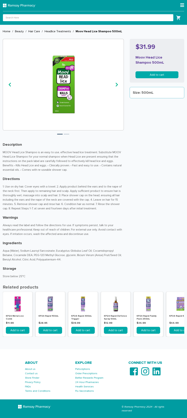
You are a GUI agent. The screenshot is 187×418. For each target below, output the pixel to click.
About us (30, 369)
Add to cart (157, 75)
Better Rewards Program (89, 377)
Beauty (19, 31)
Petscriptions (82, 369)
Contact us (31, 373)
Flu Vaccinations (84, 390)
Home (6, 31)
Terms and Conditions (37, 390)
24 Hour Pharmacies (87, 382)
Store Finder (32, 377)
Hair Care (34, 31)
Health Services (84, 386)
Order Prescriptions (86, 373)
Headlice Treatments (58, 31)
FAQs (28, 386)
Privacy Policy (33, 382)
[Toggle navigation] (182, 5)
